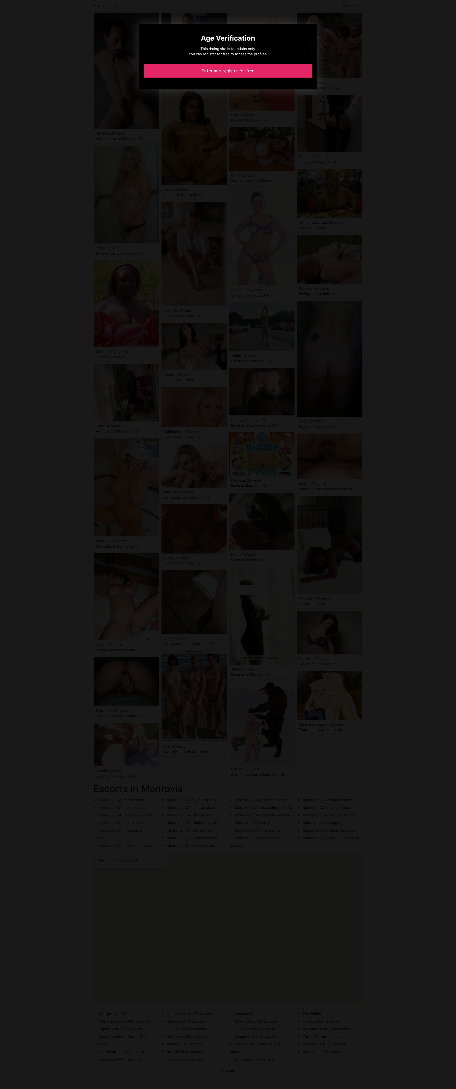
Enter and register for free (228, 70)
